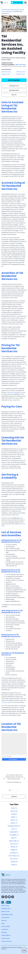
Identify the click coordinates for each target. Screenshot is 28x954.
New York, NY (14, 844)
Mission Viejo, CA (14, 841)
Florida (20, 9)
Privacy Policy (5, 938)
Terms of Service (6, 941)
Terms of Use (5, 702)
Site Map (4, 932)
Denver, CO (14, 820)
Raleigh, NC (14, 850)
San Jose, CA (14, 859)
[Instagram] (12, 896)
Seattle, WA (14, 862)
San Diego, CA (14, 853)
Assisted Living (11, 9)
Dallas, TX (14, 817)
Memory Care (21, 72)
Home (3, 9)
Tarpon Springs (6, 11)
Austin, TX (14, 808)
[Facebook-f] (2, 896)
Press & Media (5, 926)
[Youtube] (9, 896)
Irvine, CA (14, 829)
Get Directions (13, 759)
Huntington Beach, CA (14, 826)
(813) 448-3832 (20, 65)
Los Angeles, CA (14, 835)
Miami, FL (14, 838)
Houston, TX (14, 823)
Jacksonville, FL (14, 832)
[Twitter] (6, 896)
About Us (4, 920)
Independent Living (7, 914)
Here (17, 515)
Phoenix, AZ (14, 847)
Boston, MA (14, 811)
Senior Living (5, 905)
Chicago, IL (14, 814)
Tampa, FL (14, 865)
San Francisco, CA (14, 856)
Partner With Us (6, 935)
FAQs (2, 923)
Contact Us (4, 929)
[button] (25, 2)
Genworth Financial (13, 392)
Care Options (5, 917)
